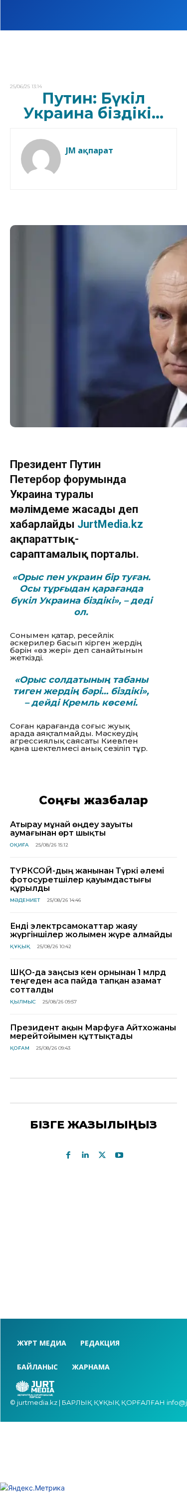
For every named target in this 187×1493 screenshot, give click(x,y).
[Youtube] (119, 1155)
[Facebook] (68, 1155)
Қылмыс (23, 1001)
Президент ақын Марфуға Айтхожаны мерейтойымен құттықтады (93, 1032)
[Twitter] (102, 1155)
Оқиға (19, 845)
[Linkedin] (85, 1155)
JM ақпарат (89, 150)
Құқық (20, 946)
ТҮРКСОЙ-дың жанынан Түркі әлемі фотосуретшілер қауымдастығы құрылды (87, 879)
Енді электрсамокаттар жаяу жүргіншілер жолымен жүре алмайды (91, 930)
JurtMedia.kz (110, 524)
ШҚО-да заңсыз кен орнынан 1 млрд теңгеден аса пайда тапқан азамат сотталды (88, 981)
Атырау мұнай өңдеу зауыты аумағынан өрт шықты (71, 829)
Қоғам (19, 1048)
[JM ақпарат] (41, 159)
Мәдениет (25, 900)
